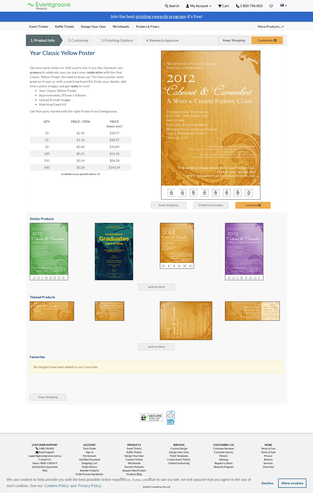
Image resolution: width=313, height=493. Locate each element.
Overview (268, 466)
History (224, 455)
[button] (103, 486)
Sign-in (89, 452)
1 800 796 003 (251, 6)
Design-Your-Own (179, 452)
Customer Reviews (223, 448)
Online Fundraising (178, 463)
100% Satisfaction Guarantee (171, 417)
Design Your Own (134, 455)
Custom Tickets (134, 459)
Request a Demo (223, 463)
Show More (158, 287)
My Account (89, 455)
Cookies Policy (56, 486)
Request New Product (134, 470)
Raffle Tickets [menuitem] (64, 26)
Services (268, 463)
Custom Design (178, 448)
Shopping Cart (89, 463)
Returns (268, 459)
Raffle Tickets (134, 452)
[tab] (156, 287)
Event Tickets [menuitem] (38, 26)
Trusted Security (151, 417)
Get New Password (89, 459)
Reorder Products (89, 470)
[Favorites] (271, 5)
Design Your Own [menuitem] (93, 26)
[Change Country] (283, 5)
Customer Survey (223, 452)
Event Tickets (134, 448)
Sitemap (223, 459)
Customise (78, 40)
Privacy (268, 455)
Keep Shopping (234, 40)
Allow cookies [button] (292, 483)
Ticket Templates (179, 455)
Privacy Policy (89, 486)
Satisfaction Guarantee (45, 466)
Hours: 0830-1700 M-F (45, 463)
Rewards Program (223, 466)
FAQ (44, 470)
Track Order (89, 448)
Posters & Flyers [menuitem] (147, 26)
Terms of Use (268, 448)
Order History (89, 466)
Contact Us (45, 459)
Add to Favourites (212, 205)
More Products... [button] (269, 26)
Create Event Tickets (178, 459)
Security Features (134, 466)
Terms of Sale (268, 452)
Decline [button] (267, 483)
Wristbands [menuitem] (121, 26)
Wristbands (134, 463)
